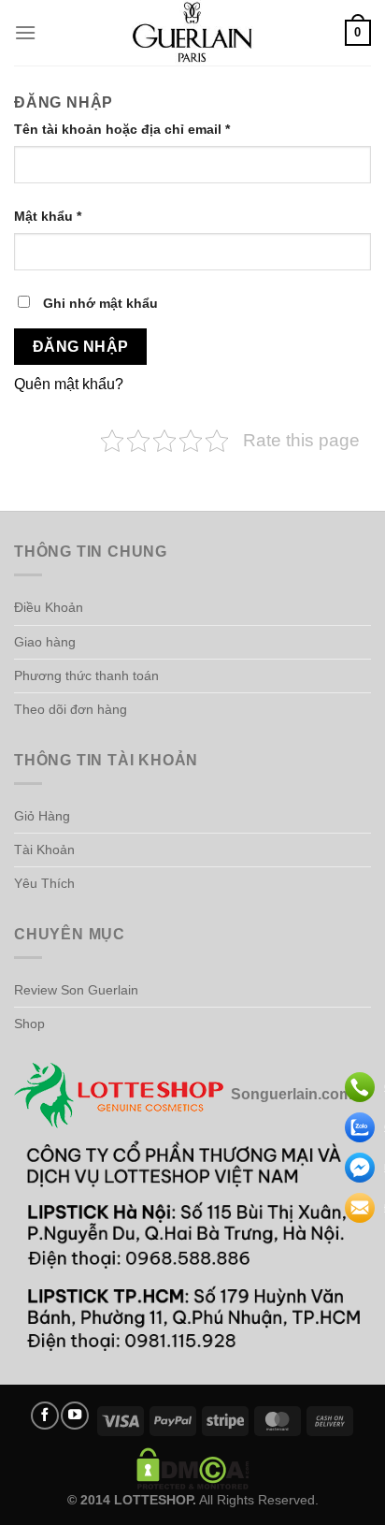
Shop (29, 1023)
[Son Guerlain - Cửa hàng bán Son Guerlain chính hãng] (192, 32)
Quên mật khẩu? (68, 384)
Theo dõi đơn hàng (70, 709)
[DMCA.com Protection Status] (193, 1467)
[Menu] (25, 32)
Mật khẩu (63, 217)
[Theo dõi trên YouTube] (75, 1416)
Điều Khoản (48, 607)
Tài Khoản (44, 849)
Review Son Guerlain (76, 989)
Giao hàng (45, 641)
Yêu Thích (44, 883)
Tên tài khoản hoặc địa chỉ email (138, 130)
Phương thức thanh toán (86, 675)
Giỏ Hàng (42, 815)
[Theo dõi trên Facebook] (45, 1416)
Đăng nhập (81, 347)
